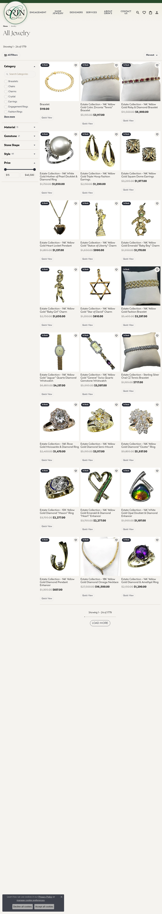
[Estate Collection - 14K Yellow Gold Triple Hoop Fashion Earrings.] (100, 150)
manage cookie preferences (31, 900)
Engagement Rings (18, 107)
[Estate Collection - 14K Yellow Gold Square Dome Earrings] (140, 150)
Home (5, 26)
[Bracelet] (59, 81)
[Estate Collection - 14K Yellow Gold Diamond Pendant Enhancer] (59, 556)
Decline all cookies (22, 906)
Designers (76, 13)
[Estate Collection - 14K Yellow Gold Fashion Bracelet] (140, 286)
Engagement (38, 13)
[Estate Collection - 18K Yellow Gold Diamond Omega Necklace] (100, 556)
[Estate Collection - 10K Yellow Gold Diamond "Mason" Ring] (59, 487)
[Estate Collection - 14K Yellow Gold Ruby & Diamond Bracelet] (140, 81)
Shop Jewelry (58, 12)
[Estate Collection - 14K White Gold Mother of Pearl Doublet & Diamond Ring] (59, 150)
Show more (9, 117)
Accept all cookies (44, 906)
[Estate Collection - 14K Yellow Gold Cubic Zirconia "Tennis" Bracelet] (100, 81)
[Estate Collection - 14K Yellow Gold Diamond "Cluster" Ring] (140, 421)
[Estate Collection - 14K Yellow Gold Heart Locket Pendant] (59, 219)
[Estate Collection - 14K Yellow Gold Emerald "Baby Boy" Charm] (140, 219)
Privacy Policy (45, 896)
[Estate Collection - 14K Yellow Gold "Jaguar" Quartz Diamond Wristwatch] (59, 351)
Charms (12, 91)
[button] (138, 12)
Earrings (12, 102)
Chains (11, 86)
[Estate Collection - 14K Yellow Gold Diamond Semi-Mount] (100, 421)
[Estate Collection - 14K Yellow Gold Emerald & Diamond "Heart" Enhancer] (100, 487)
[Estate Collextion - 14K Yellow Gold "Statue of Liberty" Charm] (100, 219)
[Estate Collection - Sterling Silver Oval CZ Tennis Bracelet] (140, 351)
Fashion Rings (15, 112)
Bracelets (13, 81)
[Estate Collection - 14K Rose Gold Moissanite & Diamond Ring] (59, 421)
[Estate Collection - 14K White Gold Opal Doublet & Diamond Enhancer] (140, 487)
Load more (100, 623)
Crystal (12, 97)
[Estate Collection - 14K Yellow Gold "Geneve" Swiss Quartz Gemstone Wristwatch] (100, 351)
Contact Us (126, 12)
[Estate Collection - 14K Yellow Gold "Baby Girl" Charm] (59, 286)
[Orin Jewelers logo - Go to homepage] (15, 12)
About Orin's (108, 12)
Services (91, 13)
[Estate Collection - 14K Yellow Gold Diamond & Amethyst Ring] (140, 556)
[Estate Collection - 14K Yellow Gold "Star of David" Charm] (100, 286)
